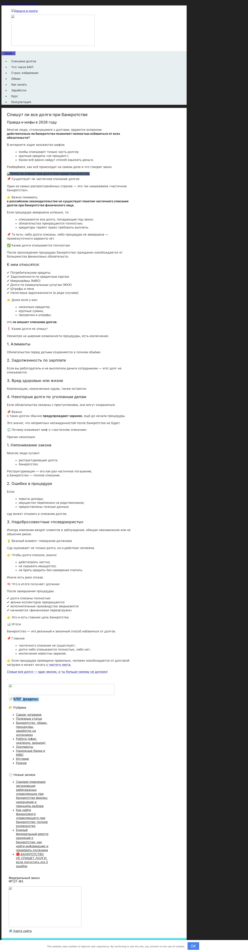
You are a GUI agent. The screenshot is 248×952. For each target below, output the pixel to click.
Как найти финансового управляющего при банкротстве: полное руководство (32, 818)
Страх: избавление (24, 73)
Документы (24, 747)
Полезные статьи (29, 718)
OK (193, 946)
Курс (14, 96)
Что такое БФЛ (22, 67)
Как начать (19, 84)
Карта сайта (22, 931)
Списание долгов (23, 61)
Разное (21, 763)
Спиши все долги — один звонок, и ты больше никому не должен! (57, 672)
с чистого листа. (58, 665)
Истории (22, 759)
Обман (16, 78)
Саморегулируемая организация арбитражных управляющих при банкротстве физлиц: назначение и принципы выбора (32, 794)
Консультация (21, 102)
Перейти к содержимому (20, 3)
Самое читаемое (29, 714)
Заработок (19, 90)
